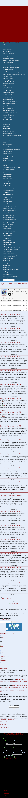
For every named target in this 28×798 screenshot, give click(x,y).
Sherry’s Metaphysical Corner (9, 242)
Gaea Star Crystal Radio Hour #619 (11, 356)
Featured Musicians (14, 32)
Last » (20, 597)
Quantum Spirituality (7, 151)
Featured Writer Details (14, 20)
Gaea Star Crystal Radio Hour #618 (11, 370)
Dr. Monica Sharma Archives (9, 208)
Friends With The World (8, 78)
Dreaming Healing (6, 71)
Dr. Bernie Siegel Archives (8, 146)
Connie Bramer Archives (8, 237)
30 (16, 597)
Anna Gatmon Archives (8, 233)
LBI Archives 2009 (6, 126)
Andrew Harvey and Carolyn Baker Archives (12, 205)
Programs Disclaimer (7, 272)
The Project (5, 106)
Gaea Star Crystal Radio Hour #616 (11, 398)
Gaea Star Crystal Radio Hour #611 (11, 468)
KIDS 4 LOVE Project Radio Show (10, 101)
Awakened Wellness (7, 56)
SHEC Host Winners (7, 226)
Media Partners (14, 28)
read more (14, 326)
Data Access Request (5, 722)
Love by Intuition (6, 121)
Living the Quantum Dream (8, 196)
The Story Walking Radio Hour (9, 222)
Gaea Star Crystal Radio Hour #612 (11, 454)
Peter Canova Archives (7, 153)
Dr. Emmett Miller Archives (8, 92)
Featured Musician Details (14, 34)
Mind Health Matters (7, 144)
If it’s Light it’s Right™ (7, 97)
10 (14, 597)
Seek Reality (5, 158)
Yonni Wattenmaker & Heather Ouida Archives (13, 96)
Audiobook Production (14, 15)
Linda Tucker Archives (7, 201)
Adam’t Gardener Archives (8, 217)
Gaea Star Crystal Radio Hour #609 (11, 496)
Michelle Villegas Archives (8, 80)
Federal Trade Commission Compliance (11, 269)
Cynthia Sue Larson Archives (9, 197)
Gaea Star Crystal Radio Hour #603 (11, 583)
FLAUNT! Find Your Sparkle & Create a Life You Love (14, 74)
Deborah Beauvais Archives (8, 123)
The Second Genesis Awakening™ (10, 219)
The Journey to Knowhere (8, 172)
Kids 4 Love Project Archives (9, 103)
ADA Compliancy (6, 263)
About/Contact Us (14, 6)
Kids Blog (14, 25)
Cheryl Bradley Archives (8, 99)
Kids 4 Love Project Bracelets (9, 110)
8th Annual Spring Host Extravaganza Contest (12, 255)
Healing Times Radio (7, 90)
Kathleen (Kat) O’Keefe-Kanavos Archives (11, 72)
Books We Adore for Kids (14, 22)
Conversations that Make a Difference (11, 67)
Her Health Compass (7, 94)
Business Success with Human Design (11, 60)
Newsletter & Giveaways (14, 11)
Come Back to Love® (7, 64)
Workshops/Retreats (14, 37)
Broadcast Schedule (7, 260)
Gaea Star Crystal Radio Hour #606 (11, 539)
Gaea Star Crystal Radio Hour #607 (11, 525)
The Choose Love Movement (9, 169)
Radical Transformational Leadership (10, 206)
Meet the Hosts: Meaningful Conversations (12, 135)
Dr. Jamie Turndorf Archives (8, 53)
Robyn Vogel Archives (7, 65)
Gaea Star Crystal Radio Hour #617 (11, 384)
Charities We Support (14, 27)
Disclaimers (5, 262)
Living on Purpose (6, 114)
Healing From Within (7, 87)
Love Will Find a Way (7, 238)
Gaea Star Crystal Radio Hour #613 (11, 440)
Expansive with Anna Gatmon (9, 231)
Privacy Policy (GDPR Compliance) (10, 271)
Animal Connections (7, 48)
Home (4, 44)
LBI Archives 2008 (6, 128)
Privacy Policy (3, 724)
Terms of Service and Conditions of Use (9, 730)
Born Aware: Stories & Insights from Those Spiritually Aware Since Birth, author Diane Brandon (13, 681)
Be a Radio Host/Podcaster (8, 253)
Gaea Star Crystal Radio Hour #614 (11, 426)
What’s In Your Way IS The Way (9, 210)
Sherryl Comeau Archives (8, 244)
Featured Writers (14, 18)
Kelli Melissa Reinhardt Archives (9, 133)
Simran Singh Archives (7, 187)
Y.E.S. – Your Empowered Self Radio (10, 180)
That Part (5, 165)
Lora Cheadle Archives (7, 76)
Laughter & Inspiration (7, 235)
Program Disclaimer (4, 727)
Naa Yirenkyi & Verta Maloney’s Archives (11, 167)
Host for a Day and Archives (9, 256)
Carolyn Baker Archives (8, 194)
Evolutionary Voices (7, 183)
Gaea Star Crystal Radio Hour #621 (11, 328)
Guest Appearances (7, 130)
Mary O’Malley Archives (8, 212)
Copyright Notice (6, 267)
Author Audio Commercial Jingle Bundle (14, 16)
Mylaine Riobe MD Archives (8, 58)
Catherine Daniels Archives (8, 156)
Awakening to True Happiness (9, 188)
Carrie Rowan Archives (7, 119)
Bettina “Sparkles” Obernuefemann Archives (12, 247)
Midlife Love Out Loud (7, 139)
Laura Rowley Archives (7, 49)
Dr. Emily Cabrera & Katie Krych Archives (11, 149)
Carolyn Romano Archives (8, 115)
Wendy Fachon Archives (8, 224)
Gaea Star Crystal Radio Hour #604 (11, 567)
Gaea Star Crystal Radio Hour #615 (11, 412)
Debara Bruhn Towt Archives (9, 221)
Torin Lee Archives (7, 181)
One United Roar (6, 199)
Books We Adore (14, 13)
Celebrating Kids (6, 105)
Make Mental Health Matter (9, 131)
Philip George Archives (7, 178)
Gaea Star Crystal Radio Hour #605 (11, 553)
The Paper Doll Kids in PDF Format (10, 112)
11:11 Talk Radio (6, 185)
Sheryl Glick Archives (7, 89)
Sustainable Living (6, 213)
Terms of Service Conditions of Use (10, 276)
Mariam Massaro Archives (8, 83)
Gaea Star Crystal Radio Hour (9, 81)
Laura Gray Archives (7, 240)
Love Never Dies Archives (8, 55)
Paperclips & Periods (7, 147)
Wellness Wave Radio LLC (8, 176)
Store (14, 39)
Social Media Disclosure (8, 274)
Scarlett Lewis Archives (7, 171)
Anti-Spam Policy (6, 265)
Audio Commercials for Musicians (14, 35)
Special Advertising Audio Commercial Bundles (14, 10)
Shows (4, 46)
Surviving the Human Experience (10, 162)
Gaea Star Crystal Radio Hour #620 (11, 342)
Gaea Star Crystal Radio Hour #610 (11, 482)
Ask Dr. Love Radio (7, 51)
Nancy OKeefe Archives (8, 62)
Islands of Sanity (6, 192)
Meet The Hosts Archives (8, 137)
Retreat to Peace (6, 155)
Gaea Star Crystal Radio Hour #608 (11, 511)
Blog (14, 23)
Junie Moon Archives (7, 140)
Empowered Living (7, 228)
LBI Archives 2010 (6, 124)
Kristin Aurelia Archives (7, 164)
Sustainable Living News (8, 258)
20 (15, 597)
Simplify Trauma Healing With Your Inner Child (12, 246)
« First (7, 597)
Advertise (14, 8)
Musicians (14, 30)
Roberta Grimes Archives (8, 160)
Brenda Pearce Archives (8, 230)
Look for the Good (7, 117)
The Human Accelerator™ (8, 215)
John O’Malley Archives (7, 174)
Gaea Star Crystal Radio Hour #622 (11, 314)
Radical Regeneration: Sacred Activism (11, 203)
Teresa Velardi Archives (8, 69)
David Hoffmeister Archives (8, 190)
